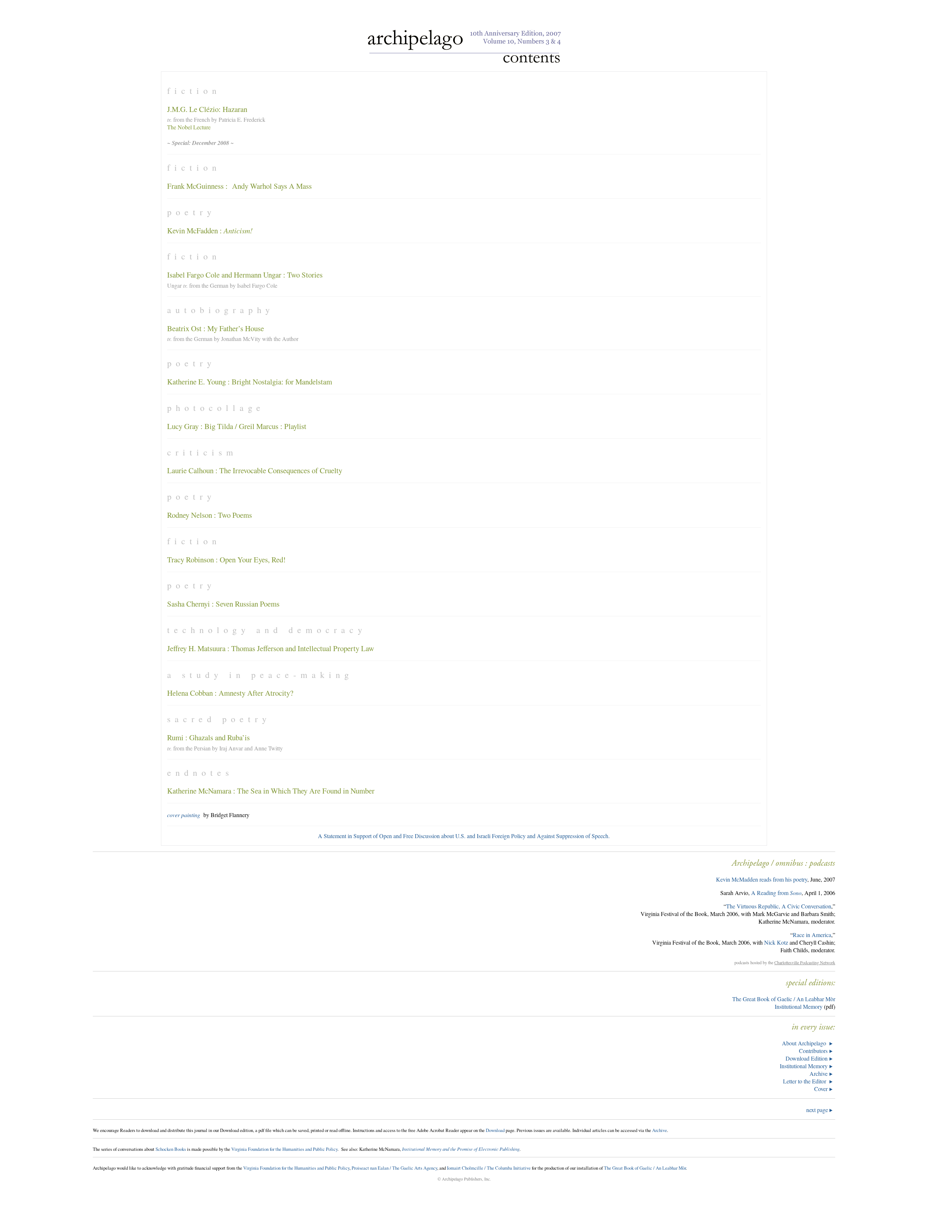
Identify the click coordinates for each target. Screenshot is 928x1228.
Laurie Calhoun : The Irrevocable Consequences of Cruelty (254, 470)
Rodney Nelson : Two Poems (209, 515)
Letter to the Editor (805, 1081)
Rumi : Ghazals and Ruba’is (208, 737)
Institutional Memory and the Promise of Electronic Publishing (460, 1149)
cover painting (183, 815)
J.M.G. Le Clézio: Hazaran (207, 109)
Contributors (813, 1050)
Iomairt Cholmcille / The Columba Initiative (489, 1168)
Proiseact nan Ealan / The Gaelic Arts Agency (394, 1168)
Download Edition (807, 1058)
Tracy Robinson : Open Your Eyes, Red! (226, 559)
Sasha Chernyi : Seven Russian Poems (223, 604)
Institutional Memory (799, 1006)
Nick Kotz (776, 942)
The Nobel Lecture (189, 127)
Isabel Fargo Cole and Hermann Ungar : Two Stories (245, 275)
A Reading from (776, 892)
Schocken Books (171, 1149)
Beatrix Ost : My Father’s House (215, 328)
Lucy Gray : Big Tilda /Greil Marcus (222, 426)
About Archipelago (805, 1043)
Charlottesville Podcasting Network (804, 962)
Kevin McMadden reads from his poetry (761, 879)
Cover (821, 1088)
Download (495, 1130)
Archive (818, 1073)
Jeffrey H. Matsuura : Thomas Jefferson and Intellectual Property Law (270, 648)
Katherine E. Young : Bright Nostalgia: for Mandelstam (249, 381)
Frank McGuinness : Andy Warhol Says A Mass (239, 186)
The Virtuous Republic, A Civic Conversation (778, 906)
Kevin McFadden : (210, 230)
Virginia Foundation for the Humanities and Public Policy (284, 1149)
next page (817, 1109)
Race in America (812, 934)
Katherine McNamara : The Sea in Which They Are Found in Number (270, 791)
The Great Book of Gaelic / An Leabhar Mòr (783, 999)
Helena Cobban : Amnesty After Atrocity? (230, 693)
